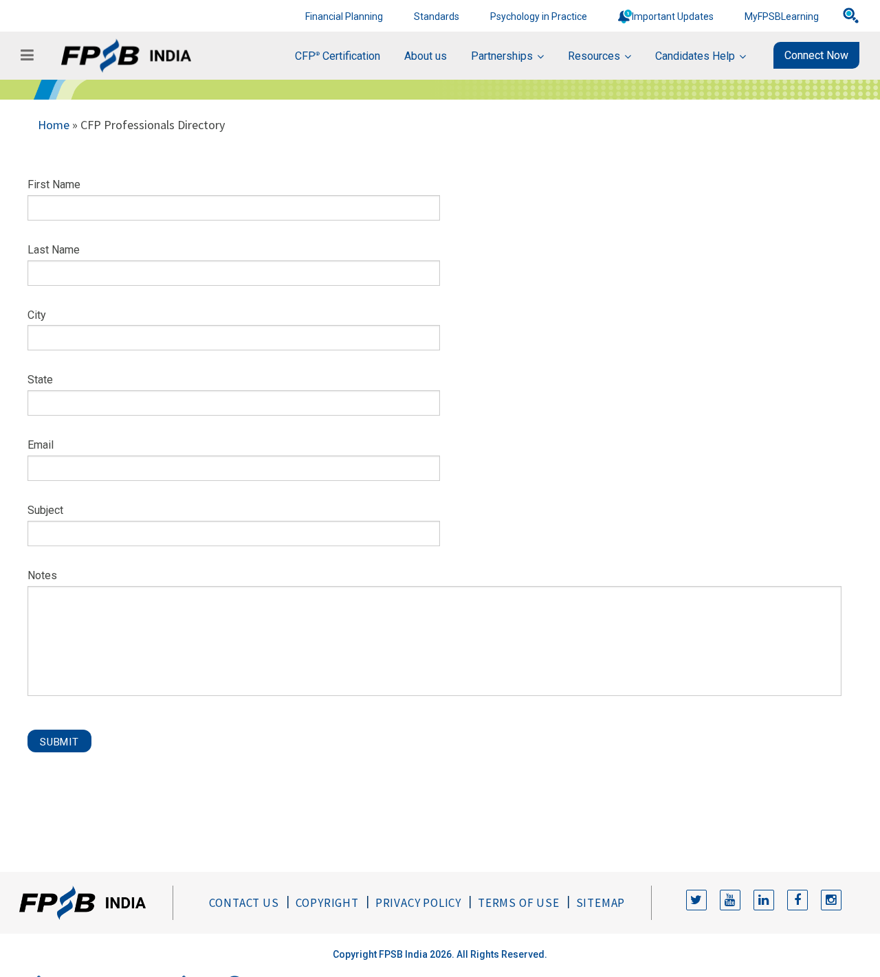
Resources (594, 56)
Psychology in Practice (538, 16)
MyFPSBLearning (782, 16)
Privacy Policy (418, 902)
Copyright (327, 902)
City (37, 315)
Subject (45, 510)
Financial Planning (344, 16)
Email (41, 444)
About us (425, 56)
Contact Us (244, 902)
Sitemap (601, 902)
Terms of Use (519, 902)
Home (53, 125)
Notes (42, 575)
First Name (54, 184)
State (40, 379)
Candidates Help (695, 56)
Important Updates (673, 16)
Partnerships (502, 56)
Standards (436, 16)
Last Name (54, 249)
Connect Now (816, 55)
